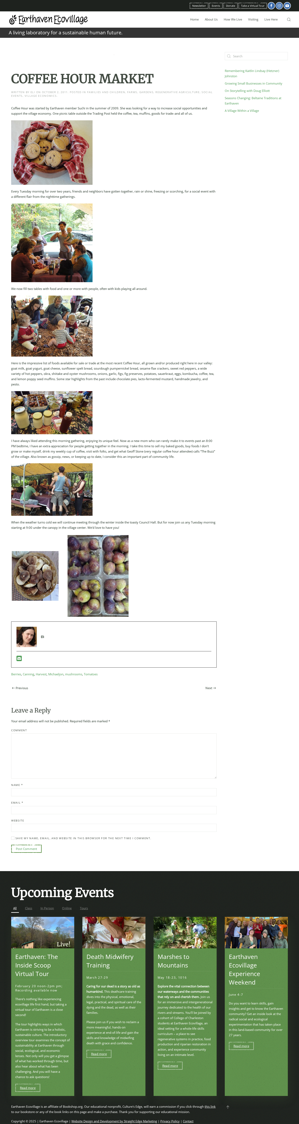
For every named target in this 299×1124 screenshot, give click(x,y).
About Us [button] (211, 19)
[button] (289, 19)
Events (216, 6)
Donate (230, 6)
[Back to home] (48, 19)
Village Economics (41, 96)
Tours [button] (84, 908)
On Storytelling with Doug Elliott (247, 91)
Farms (132, 92)
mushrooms (73, 674)
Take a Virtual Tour (252, 6)
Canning (28, 674)
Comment (19, 730)
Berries (16, 674)
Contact (188, 1121)
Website (17, 820)
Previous (22, 688)
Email (17, 802)
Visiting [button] (253, 19)
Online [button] (67, 908)
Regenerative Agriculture (177, 92)
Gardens (146, 92)
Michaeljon (55, 674)
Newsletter (199, 6)
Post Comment (26, 849)
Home (194, 19)
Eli (33, 92)
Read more (28, 1088)
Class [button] (28, 908)
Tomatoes (91, 674)
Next (208, 688)
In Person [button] (47, 908)
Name (17, 785)
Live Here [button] (271, 19)
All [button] (15, 908)
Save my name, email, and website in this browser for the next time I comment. (82, 838)
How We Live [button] (233, 19)
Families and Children (106, 92)
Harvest (41, 674)
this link (210, 1106)
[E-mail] (19, 659)
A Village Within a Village (242, 111)
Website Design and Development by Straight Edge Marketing (114, 1121)
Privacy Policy (170, 1121)
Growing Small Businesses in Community (253, 83)
